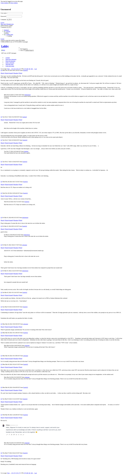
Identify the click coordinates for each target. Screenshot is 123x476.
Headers (15, 73)
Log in (2, 22)
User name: (4, 13)
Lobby (5, 46)
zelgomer (24, 245)
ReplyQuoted (9, 73)
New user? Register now (7, 24)
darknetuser (28, 94)
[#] (1, 70)
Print (20, 73)
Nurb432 (25, 70)
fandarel (25, 117)
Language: (3, 19)
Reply (3, 73)
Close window (5, 3)
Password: (3, 16)
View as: (22, 50)
